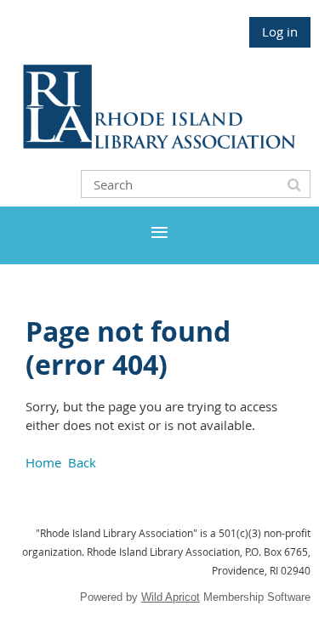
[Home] (159, 143)
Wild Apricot (170, 597)
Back (82, 462)
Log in (280, 31)
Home (43, 462)
